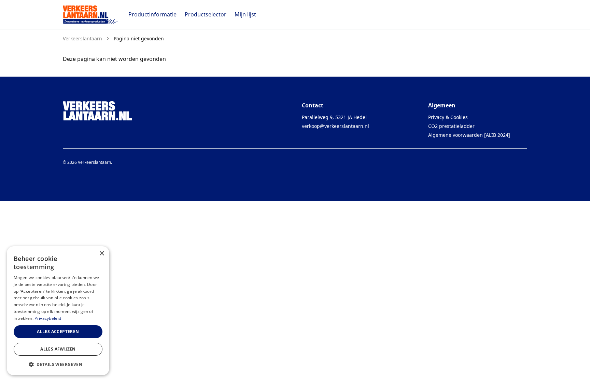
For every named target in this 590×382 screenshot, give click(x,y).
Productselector (205, 14)
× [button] (101, 253)
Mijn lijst (245, 14)
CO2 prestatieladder (451, 126)
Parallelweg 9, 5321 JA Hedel (334, 117)
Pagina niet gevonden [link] (139, 38)
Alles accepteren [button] (58, 331)
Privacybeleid (47, 318)
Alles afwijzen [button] (58, 349)
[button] (58, 364)
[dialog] (58, 310)
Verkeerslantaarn (82, 38)
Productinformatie (152, 14)
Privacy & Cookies (448, 117)
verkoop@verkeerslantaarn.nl (335, 126)
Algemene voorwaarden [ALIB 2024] (469, 135)
